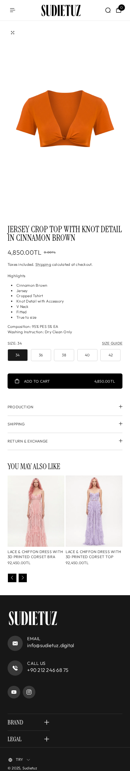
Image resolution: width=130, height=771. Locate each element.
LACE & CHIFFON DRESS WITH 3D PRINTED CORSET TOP (93, 554)
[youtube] (14, 692)
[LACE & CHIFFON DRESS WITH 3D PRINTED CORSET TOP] (94, 511)
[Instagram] (29, 692)
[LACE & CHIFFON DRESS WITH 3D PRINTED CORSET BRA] (36, 511)
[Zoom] (13, 33)
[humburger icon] (13, 10)
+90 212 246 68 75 (47, 670)
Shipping (43, 264)
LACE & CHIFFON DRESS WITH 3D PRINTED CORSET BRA (35, 554)
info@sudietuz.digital (50, 645)
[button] (12, 578)
